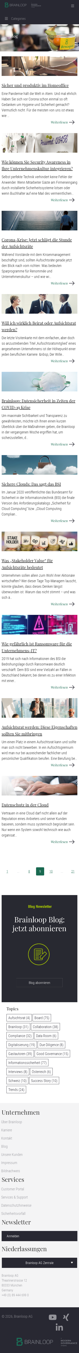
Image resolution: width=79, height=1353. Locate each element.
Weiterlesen (59, 122)
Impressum (9, 1162)
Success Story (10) (44, 1080)
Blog (4, 1146)
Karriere (6, 1130)
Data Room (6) (46, 1035)
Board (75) (41, 1017)
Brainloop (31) (18, 1026)
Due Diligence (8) (51, 1044)
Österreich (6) (41, 1071)
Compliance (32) (20, 1035)
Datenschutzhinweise (16, 1205)
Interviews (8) (17, 1071)
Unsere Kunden (12, 1154)
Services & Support (14, 1197)
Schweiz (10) (17, 1080)
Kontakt (6, 1138)
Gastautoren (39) (20, 1053)
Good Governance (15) (52, 1053)
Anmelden (13, 1236)
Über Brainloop (11, 1121)
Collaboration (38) (45, 1026)
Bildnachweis (10, 1170)
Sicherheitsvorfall (13, 1213)
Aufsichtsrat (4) (19, 1017)
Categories (17, 18)
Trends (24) (16, 1089)
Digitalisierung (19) (21, 1044)
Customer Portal (12, 1188)
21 (73, 871)
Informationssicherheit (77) (27, 1062)
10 (51, 871)
